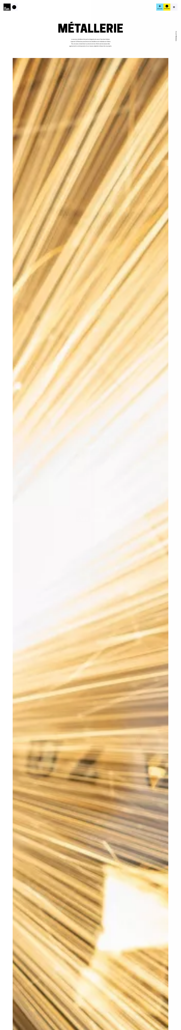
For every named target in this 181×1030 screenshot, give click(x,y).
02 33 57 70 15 (95, 6)
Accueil (176, 33)
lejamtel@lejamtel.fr (96, 8)
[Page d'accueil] (11, 7)
